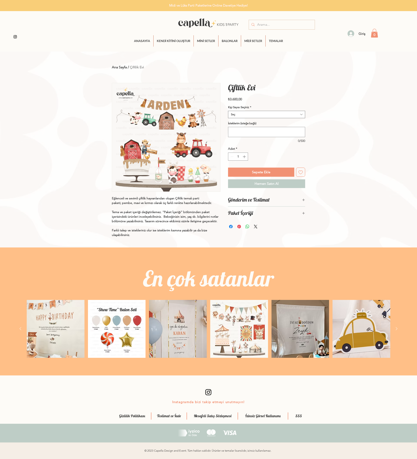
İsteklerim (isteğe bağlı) (242, 123)
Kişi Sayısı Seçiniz (239, 107)
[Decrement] (231, 156)
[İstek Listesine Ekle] (300, 172)
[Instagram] (208, 392)
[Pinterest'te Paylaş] (239, 226)
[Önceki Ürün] (20, 328)
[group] (208, 329)
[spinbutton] (238, 156)
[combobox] (266, 114)
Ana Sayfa (119, 67)
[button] (374, 33)
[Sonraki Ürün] (396, 328)
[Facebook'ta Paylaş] (230, 226)
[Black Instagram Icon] (15, 37)
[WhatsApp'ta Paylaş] (247, 226)
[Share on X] (255, 226)
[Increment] (244, 156)
